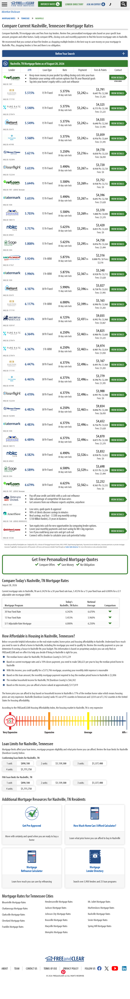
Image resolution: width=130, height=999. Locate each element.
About (5, 968)
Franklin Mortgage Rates (13, 926)
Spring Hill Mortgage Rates (99, 926)
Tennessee (25, 18)
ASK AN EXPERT (94, 4)
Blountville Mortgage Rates (14, 902)
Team (16, 968)
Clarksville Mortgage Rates (13, 914)
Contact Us (31, 968)
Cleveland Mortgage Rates (13, 920)
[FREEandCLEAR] (65, 959)
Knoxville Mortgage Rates (56, 920)
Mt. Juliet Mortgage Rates (99, 901)
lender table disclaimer (72, 547)
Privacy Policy (70, 968)
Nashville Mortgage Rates (99, 913)
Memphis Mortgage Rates (56, 932)
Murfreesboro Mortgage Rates (101, 907)
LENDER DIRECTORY (74, 4)
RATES (50, 4)
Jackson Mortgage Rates (55, 907)
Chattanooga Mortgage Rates (15, 908)
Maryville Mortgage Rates (56, 926)
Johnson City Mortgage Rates (58, 913)
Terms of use (50, 968)
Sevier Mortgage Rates (97, 920)
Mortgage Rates (8, 18)
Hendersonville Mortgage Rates (59, 901)
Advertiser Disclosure (11, 11)
